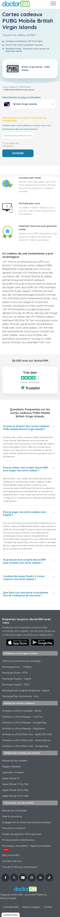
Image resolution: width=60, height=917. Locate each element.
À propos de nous (12, 861)
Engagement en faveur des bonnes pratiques (26, 822)
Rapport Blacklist (11, 766)
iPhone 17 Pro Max (15, 784)
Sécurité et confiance (13, 828)
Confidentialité (11, 907)
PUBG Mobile (25, 87)
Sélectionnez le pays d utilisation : (22, 97)
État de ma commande (14, 810)
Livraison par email (30, 177)
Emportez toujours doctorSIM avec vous (26, 620)
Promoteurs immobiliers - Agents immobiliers (26, 847)
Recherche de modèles (14, 760)
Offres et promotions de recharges (21, 660)
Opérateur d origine (13, 772)
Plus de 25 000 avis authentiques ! (20, 866)
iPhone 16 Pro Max (15, 790)
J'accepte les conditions (10, 144)
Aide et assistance (12, 816)
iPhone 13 (10, 778)
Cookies (47, 906)
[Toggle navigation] (53, 4)
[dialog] (11, 915)
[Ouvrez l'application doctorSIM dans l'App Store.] (17, 642)
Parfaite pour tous (29, 203)
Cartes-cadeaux (9, 87)
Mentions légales (31, 907)
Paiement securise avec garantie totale (38, 228)
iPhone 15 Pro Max (15, 795)
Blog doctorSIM (10, 855)
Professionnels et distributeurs (18, 839)
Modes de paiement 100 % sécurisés (21, 834)
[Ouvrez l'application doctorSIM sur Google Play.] (42, 642)
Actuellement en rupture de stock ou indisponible (24, 119)
